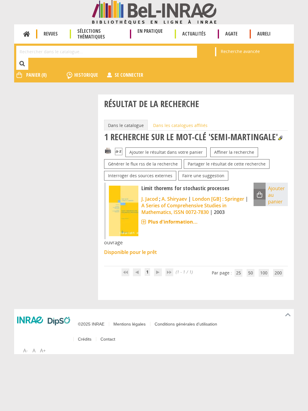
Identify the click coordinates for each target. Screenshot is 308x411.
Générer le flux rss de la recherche (143, 164)
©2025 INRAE (91, 324)
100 (263, 273)
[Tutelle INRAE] (30, 320)
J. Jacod (149, 199)
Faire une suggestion (203, 175)
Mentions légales (129, 324)
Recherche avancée (240, 51)
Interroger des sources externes (140, 175)
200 (278, 273)
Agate (231, 33)
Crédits (84, 339)
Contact (107, 339)
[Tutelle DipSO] (59, 321)
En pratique (150, 31)
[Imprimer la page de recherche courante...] (108, 150)
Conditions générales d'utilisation (186, 324)
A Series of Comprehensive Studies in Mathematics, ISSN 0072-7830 (183, 208)
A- (25, 350)
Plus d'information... (173, 221)
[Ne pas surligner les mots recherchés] (280, 138)
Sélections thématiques (91, 34)
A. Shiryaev (174, 199)
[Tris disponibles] (118, 152)
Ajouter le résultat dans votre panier (166, 152)
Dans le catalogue (126, 125)
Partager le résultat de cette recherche (227, 164)
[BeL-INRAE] (154, 11)
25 (238, 273)
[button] (260, 194)
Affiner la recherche (234, 152)
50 (250, 273)
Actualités (194, 33)
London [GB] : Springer (218, 199)
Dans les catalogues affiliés (180, 125)
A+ (43, 350)
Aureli (264, 33)
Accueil (26, 34)
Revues (51, 33)
